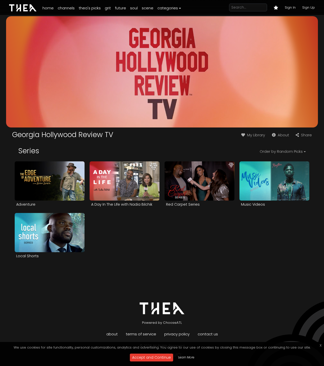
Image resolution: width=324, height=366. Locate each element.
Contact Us (208, 334)
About (283, 135)
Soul (134, 8)
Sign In (290, 7)
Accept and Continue (151, 357)
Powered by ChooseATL (162, 322)
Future (120, 8)
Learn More (186, 357)
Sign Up (308, 7)
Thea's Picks (90, 8)
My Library (255, 135)
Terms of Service (141, 334)
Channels (66, 8)
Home (48, 8)
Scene (147, 8)
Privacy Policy (177, 334)
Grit (108, 8)
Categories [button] (167, 8)
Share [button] (306, 135)
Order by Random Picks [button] (281, 151)
